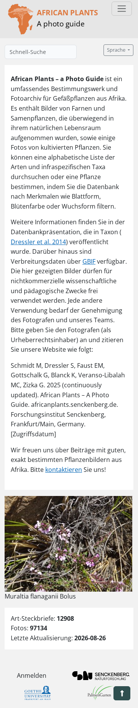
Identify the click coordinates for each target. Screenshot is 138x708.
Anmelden (31, 675)
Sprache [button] (117, 50)
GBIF (88, 261)
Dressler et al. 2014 (38, 242)
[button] (121, 693)
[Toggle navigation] (122, 9)
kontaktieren (63, 469)
